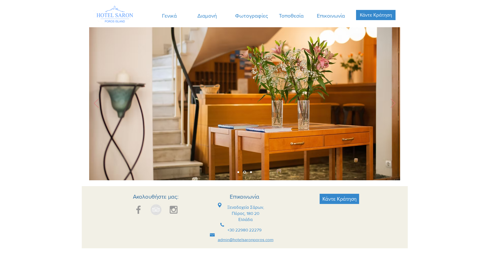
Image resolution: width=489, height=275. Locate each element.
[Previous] (96, 103)
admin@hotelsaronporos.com (246, 239)
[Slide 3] (251, 172)
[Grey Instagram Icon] (173, 209)
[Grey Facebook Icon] (138, 209)
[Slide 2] (238, 172)
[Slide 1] (244, 172)
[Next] (393, 103)
